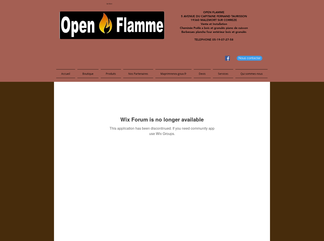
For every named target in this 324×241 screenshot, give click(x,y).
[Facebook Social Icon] (227, 58)
